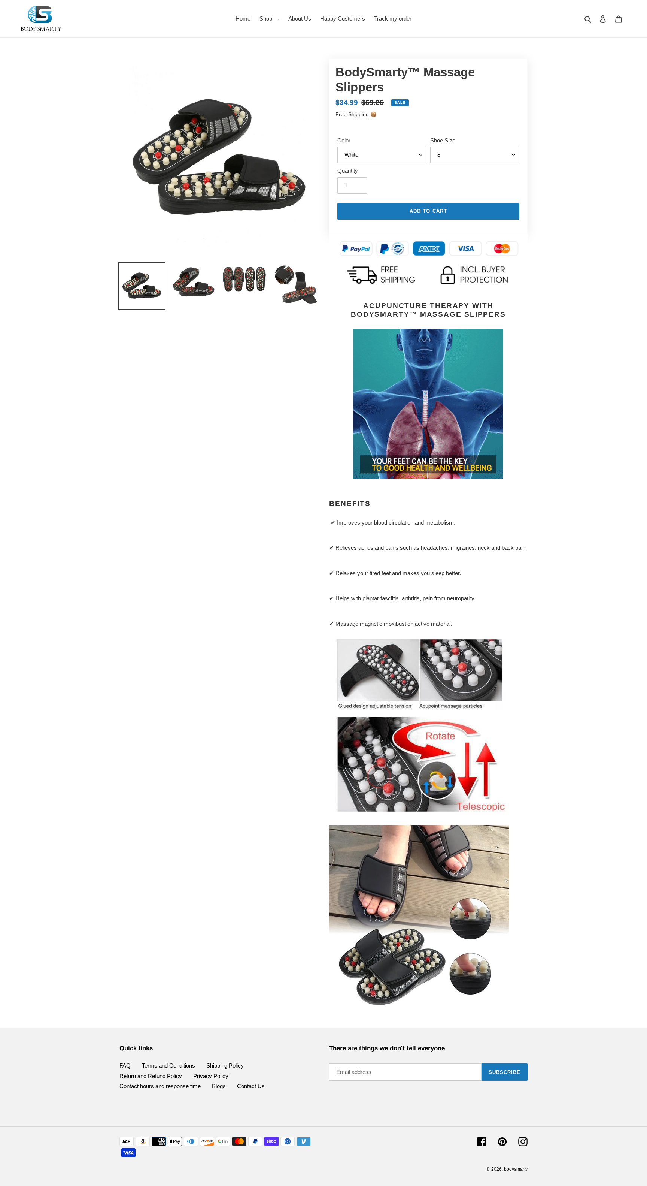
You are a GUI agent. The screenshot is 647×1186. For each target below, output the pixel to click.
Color (343, 140)
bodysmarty (516, 1169)
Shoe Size (442, 140)
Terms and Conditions (168, 1065)
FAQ (125, 1065)
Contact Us (251, 1086)
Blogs (219, 1086)
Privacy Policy (210, 1076)
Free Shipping (352, 114)
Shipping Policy (225, 1065)
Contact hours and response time (160, 1086)
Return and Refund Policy (150, 1076)
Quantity (347, 171)
